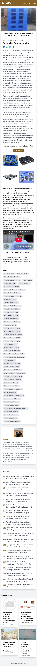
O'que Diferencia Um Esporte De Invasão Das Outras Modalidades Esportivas (18, 483)
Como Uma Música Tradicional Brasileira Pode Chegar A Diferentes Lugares (19, 529)
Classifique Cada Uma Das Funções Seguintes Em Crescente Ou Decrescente (20, 557)
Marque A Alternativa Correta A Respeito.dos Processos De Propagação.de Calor (20, 477)
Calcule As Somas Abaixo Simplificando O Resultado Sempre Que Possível (20, 580)
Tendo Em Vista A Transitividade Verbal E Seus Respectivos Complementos (20, 552)
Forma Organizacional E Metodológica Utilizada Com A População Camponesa (18, 523)
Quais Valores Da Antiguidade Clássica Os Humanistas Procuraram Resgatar (19, 500)
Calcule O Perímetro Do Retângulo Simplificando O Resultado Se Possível (19, 563)
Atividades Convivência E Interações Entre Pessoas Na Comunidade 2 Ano (20, 586)
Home (4, 41)
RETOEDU (6, 3)
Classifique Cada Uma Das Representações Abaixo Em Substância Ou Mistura (20, 534)
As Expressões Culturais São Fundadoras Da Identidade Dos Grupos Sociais (20, 546)
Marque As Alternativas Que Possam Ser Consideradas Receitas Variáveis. (19, 574)
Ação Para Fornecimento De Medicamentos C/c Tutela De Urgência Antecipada (19, 495)
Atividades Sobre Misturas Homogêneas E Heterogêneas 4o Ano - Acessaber (20, 569)
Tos (29, 3)
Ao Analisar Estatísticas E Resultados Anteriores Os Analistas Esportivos (17, 489)
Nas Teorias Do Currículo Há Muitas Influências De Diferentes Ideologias (17, 512)
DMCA (34, 3)
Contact (24, 3)
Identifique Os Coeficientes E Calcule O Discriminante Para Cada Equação (18, 517)
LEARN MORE (18, 150)
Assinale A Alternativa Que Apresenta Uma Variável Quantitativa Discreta (20, 540)
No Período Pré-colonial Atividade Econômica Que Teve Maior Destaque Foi (19, 506)
